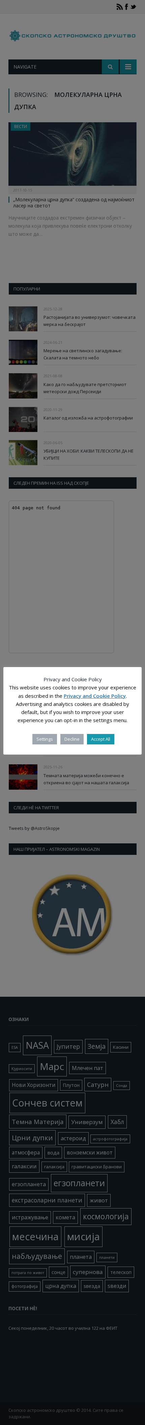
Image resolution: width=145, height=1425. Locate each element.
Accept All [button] (100, 739)
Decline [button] (72, 739)
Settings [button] (44, 739)
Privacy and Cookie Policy (95, 695)
